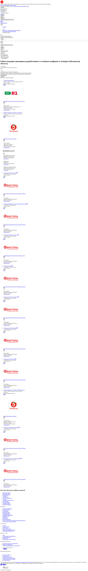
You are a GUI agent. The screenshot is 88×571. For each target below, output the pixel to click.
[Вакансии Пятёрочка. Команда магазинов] (45, 128)
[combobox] (6, 36)
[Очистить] (2, 39)
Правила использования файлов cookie (21, 6)
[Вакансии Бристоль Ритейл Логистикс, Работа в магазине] (45, 185)
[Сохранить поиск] (1, 42)
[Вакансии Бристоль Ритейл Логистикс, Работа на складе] (45, 247)
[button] (1, 20)
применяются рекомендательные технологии (24, 562)
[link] (2, 18)
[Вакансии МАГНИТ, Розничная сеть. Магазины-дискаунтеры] (45, 93)
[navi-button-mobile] (1, 25)
